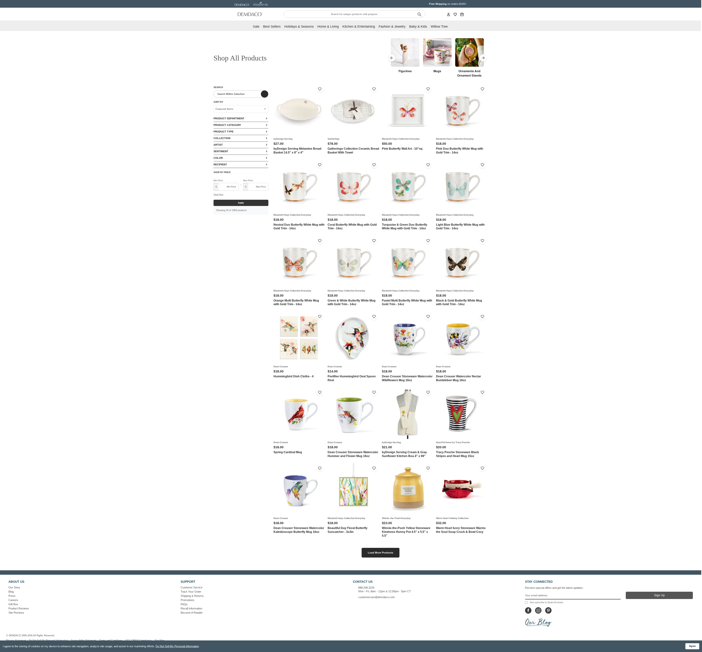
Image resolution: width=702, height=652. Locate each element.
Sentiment (221, 151)
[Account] (448, 14)
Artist (218, 144)
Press (12, 595)
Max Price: (248, 180)
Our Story (14, 587)
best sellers (272, 26)
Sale (256, 26)
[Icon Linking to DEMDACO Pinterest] (548, 610)
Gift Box (13, 604)
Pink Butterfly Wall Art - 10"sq (402, 148)
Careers (13, 600)
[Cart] (462, 14)
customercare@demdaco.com (376, 597)
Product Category (227, 125)
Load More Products (380, 552)
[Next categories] (483, 58)
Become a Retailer (192, 612)
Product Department (229, 118)
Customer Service (191, 587)
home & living (328, 26)
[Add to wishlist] (320, 89)
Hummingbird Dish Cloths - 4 (293, 376)
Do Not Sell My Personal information (177, 646)
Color (218, 157)
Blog (11, 591)
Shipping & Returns (192, 595)
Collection (222, 138)
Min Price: (218, 180)
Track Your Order (191, 591)
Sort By (218, 102)
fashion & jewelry (392, 26)
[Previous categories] (391, 58)
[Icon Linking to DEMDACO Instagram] (538, 610)
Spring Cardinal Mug (287, 452)
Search (218, 87)
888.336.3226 (366, 587)
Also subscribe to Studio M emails (546, 602)
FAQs (184, 604)
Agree (692, 646)
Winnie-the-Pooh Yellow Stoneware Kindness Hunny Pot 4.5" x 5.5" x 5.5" (406, 531)
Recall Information (191, 608)
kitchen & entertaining (358, 26)
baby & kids (418, 26)
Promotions (187, 600)
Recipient (220, 164)
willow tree (439, 26)
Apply (241, 203)
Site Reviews (16, 612)
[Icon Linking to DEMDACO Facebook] (528, 610)
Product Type (223, 131)
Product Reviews (18, 608)
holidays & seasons (299, 26)
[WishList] (455, 14)
